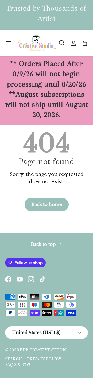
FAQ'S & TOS (17, 364)
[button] (84, 43)
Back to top (44, 244)
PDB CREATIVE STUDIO (43, 350)
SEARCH (13, 359)
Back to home (46, 204)
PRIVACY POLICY (44, 359)
